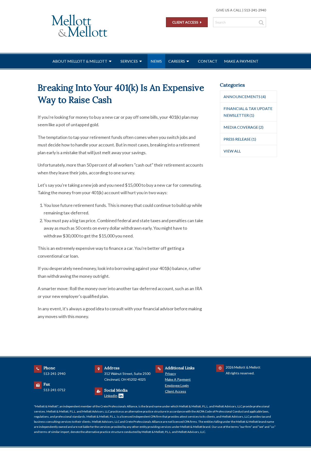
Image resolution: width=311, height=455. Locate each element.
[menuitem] (83, 61)
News (156, 61)
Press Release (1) (240, 139)
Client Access (185, 22)
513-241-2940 (255, 10)
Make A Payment (241, 61)
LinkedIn (110, 396)
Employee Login (177, 385)
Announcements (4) (245, 96)
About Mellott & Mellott (79, 61)
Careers (176, 61)
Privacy (170, 373)
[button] (109, 61)
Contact (207, 61)
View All (232, 151)
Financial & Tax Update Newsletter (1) (248, 112)
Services (129, 61)
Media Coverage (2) (243, 127)
